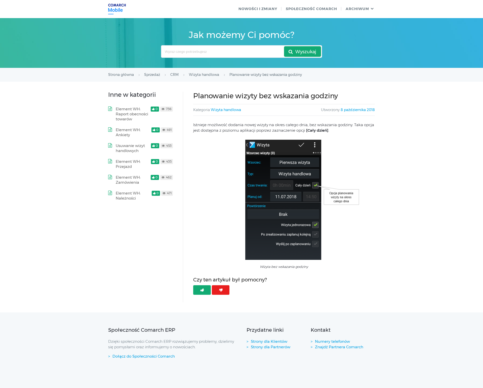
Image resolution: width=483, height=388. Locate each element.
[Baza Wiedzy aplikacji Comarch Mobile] (117, 9)
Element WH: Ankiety (128, 132)
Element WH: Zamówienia (128, 180)
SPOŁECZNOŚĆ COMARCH (311, 9)
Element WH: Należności (128, 196)
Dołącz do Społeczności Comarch (143, 356)
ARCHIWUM (357, 9)
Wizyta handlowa (226, 110)
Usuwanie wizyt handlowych (130, 148)
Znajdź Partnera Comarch (339, 347)
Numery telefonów (332, 341)
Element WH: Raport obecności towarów (132, 114)
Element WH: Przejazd (128, 164)
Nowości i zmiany (257, 9)
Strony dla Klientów (269, 341)
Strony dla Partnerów (270, 347)
